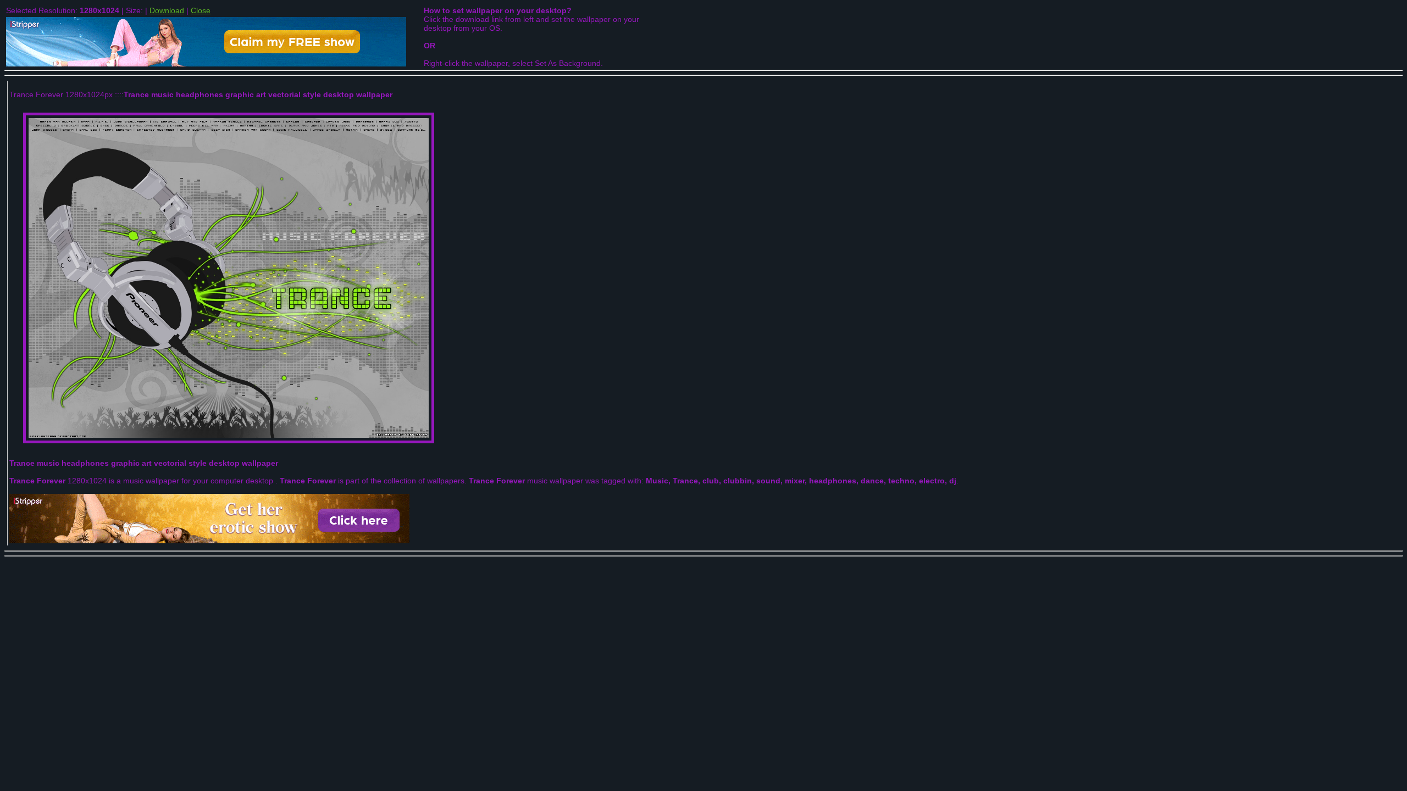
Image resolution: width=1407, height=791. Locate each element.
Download (166, 10)
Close (201, 10)
